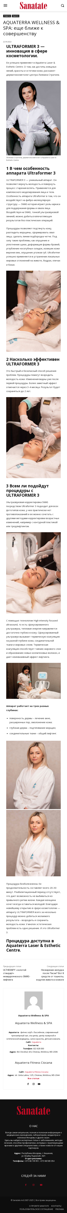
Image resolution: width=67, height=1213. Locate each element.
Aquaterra (36, 1042)
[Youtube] (39, 1083)
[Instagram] (33, 1083)
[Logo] (33, 6)
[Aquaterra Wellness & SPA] (33, 1000)
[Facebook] (28, 1083)
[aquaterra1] (33, 775)
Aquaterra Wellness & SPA (33, 1015)
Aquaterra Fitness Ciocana (33, 1063)
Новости (7, 16)
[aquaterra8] (33, 843)
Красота (15, 16)
